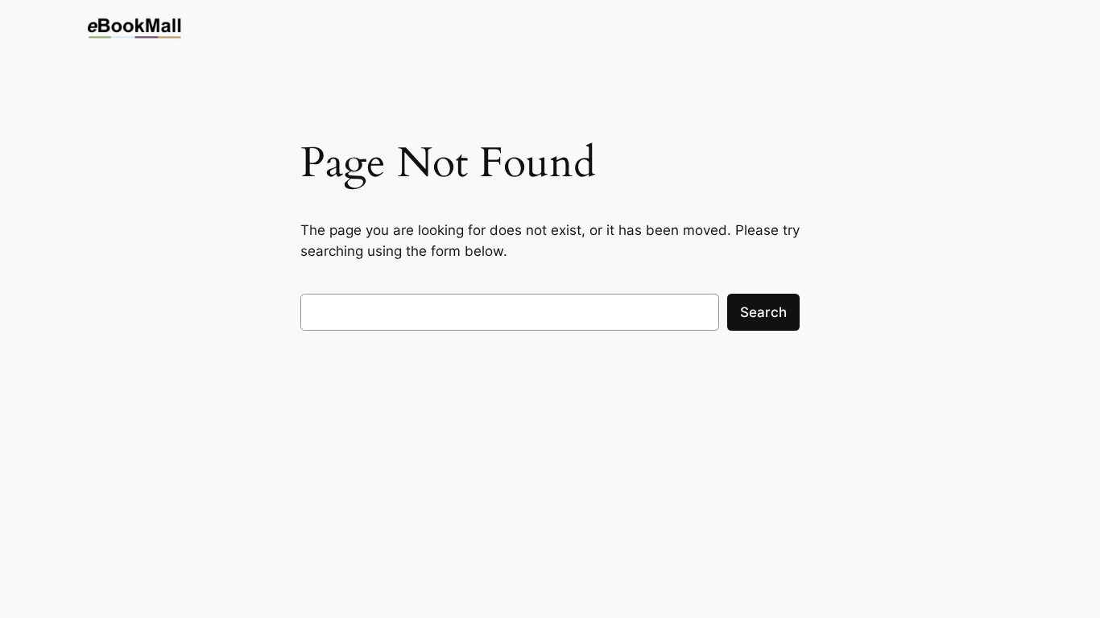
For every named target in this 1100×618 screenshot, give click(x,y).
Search (763, 312)
